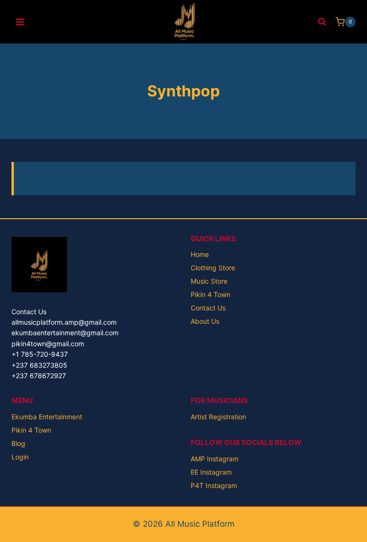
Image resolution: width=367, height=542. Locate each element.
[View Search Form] (322, 22)
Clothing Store (213, 268)
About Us (205, 321)
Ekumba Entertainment (46, 417)
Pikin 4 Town (210, 294)
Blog (18, 443)
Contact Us (208, 308)
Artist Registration (218, 417)
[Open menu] (20, 21)
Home (200, 254)
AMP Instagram (214, 459)
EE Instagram (211, 472)
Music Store (209, 281)
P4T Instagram (214, 485)
